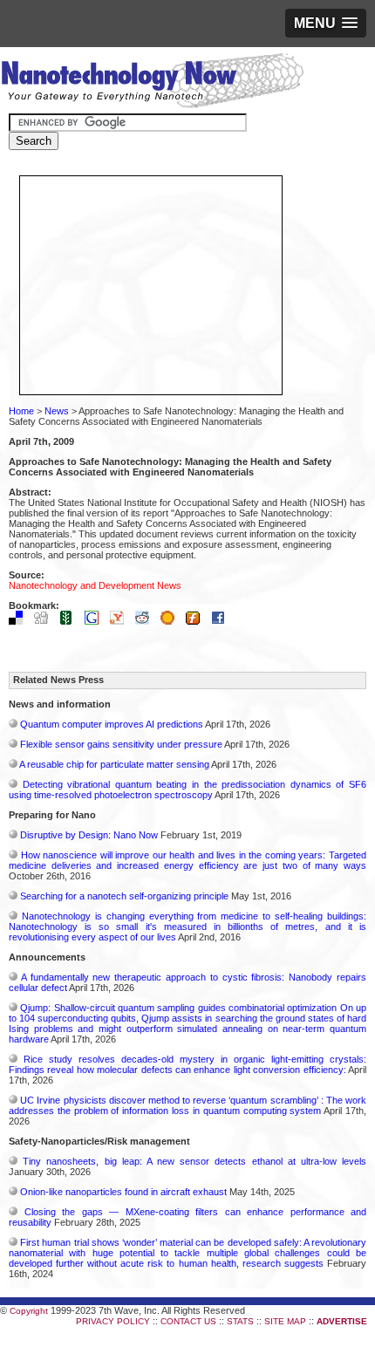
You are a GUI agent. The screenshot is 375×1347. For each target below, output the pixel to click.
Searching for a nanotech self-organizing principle (124, 896)
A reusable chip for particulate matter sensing (114, 764)
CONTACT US (188, 1321)
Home (21, 411)
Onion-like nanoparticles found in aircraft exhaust (123, 1191)
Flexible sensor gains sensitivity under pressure (121, 744)
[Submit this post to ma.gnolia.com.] (171, 621)
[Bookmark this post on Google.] (96, 621)
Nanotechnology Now (152, 82)
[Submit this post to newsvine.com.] (70, 621)
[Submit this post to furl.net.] (197, 621)
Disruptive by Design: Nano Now (89, 835)
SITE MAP (285, 1321)
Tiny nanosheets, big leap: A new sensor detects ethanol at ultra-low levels (194, 1161)
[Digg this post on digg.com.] (45, 621)
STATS (240, 1321)
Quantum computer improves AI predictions (111, 724)
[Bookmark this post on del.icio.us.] (20, 621)
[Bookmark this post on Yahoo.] (121, 621)
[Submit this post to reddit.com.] (146, 621)
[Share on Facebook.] (222, 621)
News (56, 411)
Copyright (29, 1311)
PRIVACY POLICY (113, 1321)
